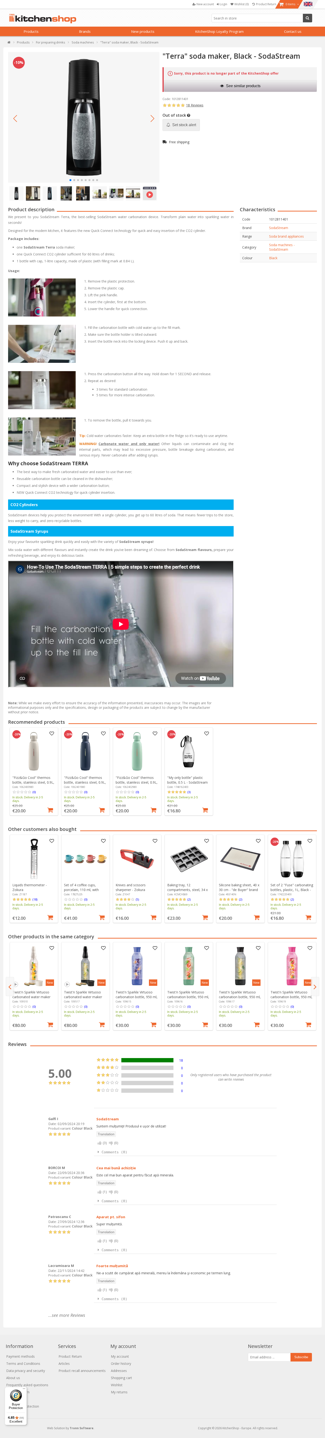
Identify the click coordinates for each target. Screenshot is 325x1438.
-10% (18, 62)
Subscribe (301, 1357)
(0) (34, 792)
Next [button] (315, 986)
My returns (119, 1392)
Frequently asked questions (27, 1385)
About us (13, 1378)
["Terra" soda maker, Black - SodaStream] (83, 117)
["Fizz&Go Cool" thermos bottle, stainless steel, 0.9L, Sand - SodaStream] (33, 751)
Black (273, 258)
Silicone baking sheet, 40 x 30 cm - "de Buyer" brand (239, 887)
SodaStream (278, 227)
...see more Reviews (66, 1315)
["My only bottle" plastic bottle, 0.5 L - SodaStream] (188, 751)
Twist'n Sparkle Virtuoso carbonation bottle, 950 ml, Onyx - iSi (240, 997)
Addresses (119, 1370)
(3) (189, 792)
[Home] (9, 43)
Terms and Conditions (23, 1363)
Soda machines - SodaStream (282, 247)
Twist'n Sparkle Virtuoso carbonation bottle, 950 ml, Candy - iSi (291, 997)
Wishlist (117, 1385)
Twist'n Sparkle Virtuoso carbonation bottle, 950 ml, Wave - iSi (137, 997)
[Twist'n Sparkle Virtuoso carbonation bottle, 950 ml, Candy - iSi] (292, 966)
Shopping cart (121, 1378)
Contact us (292, 31)
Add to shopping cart (50, 809)
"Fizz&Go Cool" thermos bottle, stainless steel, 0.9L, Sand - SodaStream (33, 782)
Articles (64, 1363)
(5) (137, 899)
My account (120, 1356)
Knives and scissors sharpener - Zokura (131, 887)
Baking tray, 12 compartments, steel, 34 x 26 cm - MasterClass (187, 890)
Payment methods (20, 1356)
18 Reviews (194, 105)
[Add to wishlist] (51, 733)
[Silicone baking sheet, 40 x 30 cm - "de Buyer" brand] (240, 859)
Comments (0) (114, 1152)
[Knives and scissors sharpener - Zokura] (137, 859)
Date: (52, 1124)
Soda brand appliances (286, 236)
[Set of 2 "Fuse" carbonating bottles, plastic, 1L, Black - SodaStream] (292, 859)
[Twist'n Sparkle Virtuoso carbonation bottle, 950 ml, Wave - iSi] (137, 966)
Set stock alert (183, 125)
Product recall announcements (82, 1370)
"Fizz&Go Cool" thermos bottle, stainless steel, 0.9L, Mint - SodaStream (137, 782)
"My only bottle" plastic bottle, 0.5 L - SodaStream (187, 780)
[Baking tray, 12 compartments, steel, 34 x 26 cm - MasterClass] (188, 859)
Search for (307, 18)
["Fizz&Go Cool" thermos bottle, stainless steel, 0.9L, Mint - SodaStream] (137, 751)
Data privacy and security (25, 1370)
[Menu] (24, 1390)
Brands (85, 31)
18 (181, 1060)
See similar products (243, 86)
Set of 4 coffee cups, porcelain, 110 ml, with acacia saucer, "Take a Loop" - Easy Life (81, 892)
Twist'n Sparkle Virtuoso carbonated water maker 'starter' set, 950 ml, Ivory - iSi (33, 999)
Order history (121, 1363)
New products (142, 31)
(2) (189, 899)
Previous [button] (10, 986)
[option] (34, 771)
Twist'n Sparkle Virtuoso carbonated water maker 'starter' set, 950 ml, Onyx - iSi (85, 999)
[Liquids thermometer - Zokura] (33, 859)
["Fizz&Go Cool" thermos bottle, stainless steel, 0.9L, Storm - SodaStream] (85, 751)
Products (31, 31)
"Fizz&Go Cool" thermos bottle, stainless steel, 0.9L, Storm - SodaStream (85, 782)
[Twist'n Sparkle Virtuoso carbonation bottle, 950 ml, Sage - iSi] (188, 966)
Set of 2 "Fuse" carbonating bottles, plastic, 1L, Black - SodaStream (292, 890)
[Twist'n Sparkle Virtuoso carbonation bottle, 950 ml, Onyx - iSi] (240, 966)
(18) (34, 899)
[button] (15, 118)
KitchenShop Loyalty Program (219, 31)
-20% (17, 734)
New (50, 983)
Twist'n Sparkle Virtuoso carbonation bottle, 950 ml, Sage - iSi (188, 997)
